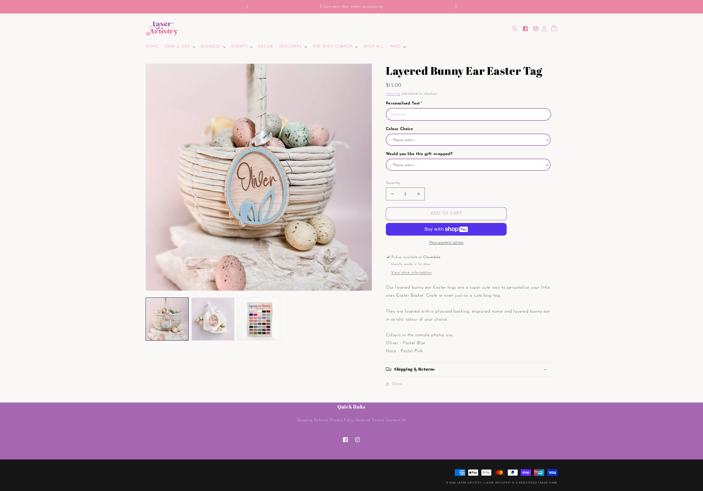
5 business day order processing (351, 6)
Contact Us (396, 420)
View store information (411, 273)
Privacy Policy (342, 420)
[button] (249, 7)
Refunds (321, 420)
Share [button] (397, 384)
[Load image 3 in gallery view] (258, 319)
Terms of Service (370, 420)
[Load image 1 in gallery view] (167, 319)
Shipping (393, 93)
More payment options (446, 242)
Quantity (393, 183)
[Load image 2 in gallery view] (213, 319)
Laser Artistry (469, 482)
